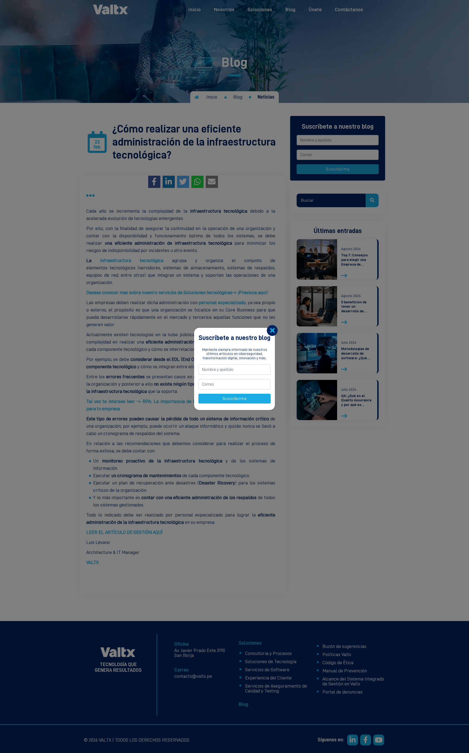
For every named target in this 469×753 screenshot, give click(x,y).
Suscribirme (235, 398)
